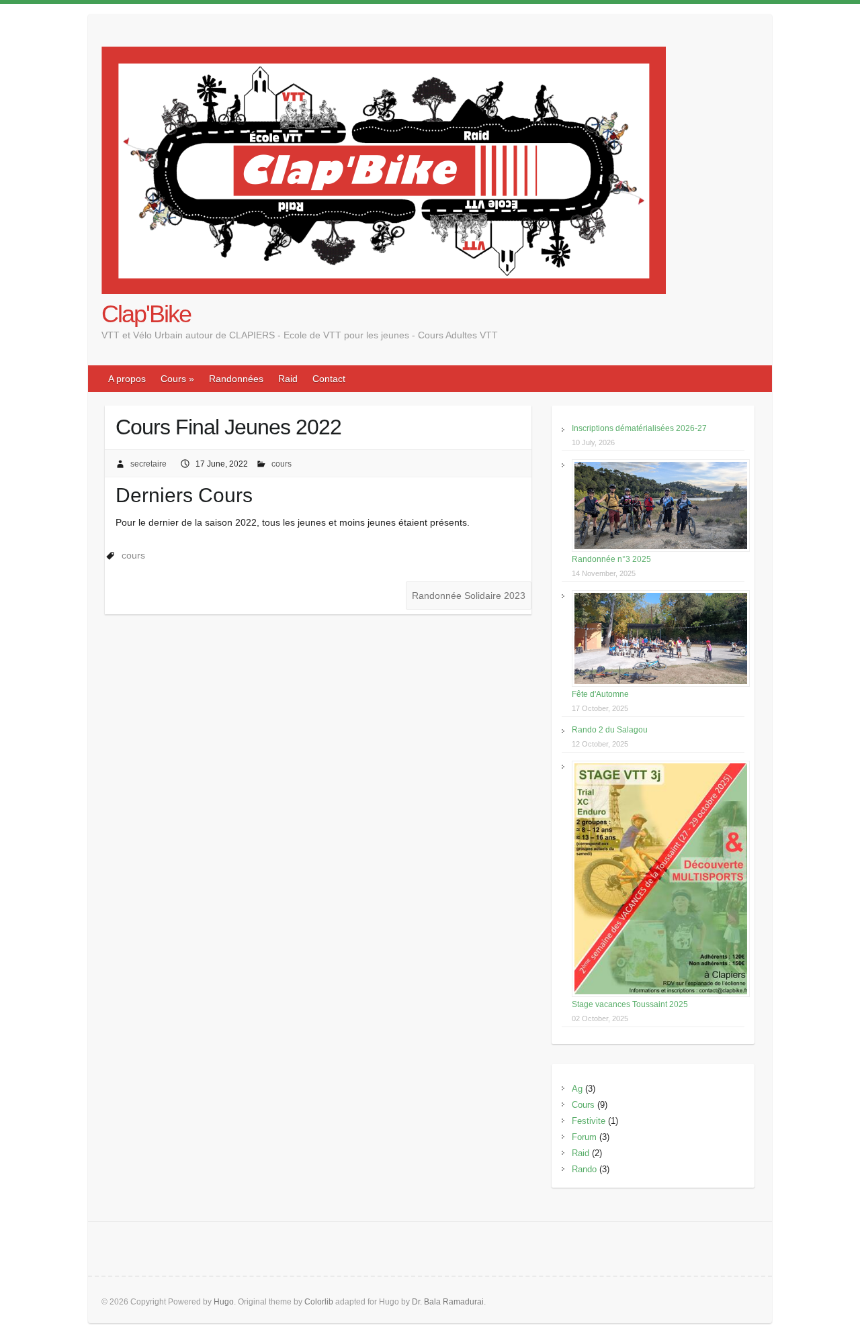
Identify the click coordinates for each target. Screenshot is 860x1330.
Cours (583, 1105)
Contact (328, 378)
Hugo (224, 1302)
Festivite (588, 1121)
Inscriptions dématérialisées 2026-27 (639, 428)
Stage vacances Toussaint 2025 (630, 1004)
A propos (127, 378)
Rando (584, 1169)
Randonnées (236, 378)
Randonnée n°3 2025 (611, 559)
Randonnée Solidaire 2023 (468, 595)
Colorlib (318, 1302)
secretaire (148, 464)
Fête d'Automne (600, 694)
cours (281, 464)
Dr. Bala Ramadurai (448, 1302)
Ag (577, 1089)
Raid (288, 378)
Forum (584, 1137)
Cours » (177, 378)
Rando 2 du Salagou (610, 729)
